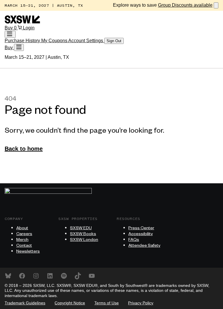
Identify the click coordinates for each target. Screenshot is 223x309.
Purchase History (23, 40)
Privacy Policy (140, 303)
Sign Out (114, 41)
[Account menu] (10, 34)
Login (29, 27)
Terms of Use (106, 303)
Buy (9, 27)
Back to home (24, 148)
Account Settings (86, 40)
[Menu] (19, 47)
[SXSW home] (22, 21)
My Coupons (54, 40)
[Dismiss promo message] (216, 5)
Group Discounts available (185, 5)
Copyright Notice (70, 303)
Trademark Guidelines (25, 303)
